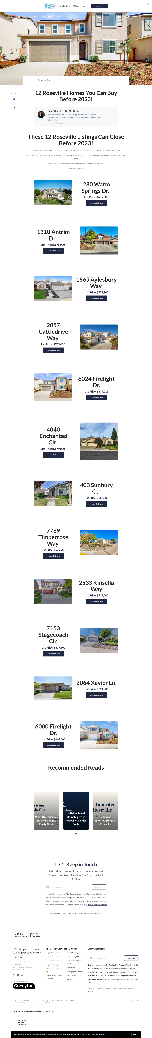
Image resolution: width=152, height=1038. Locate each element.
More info (109, 1034)
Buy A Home (32, 16)
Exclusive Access (52, 957)
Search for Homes (53, 961)
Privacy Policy (134, 1000)
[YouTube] (18, 975)
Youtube (70, 980)
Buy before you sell (53, 953)
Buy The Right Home (75, 957)
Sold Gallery (71, 976)
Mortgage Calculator (75, 972)
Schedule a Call (72, 968)
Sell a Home (47, 16)
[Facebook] (14, 975)
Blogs (60, 16)
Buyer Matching (52, 965)
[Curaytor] (24, 988)
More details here (96, 203)
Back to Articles (44, 80)
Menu (118, 16)
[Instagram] (22, 975)
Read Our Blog (72, 953)
